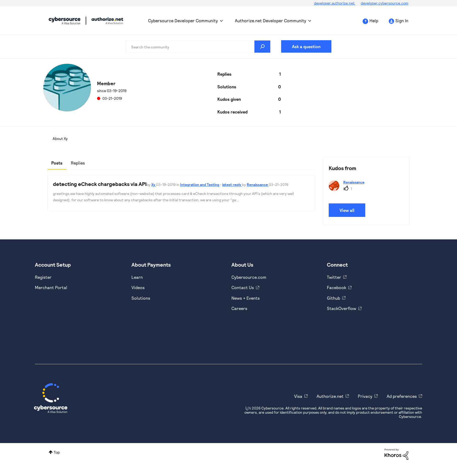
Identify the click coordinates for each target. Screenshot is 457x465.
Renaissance (258, 184)
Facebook (336, 287)
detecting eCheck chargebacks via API (100, 184)
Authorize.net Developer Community (270, 20)
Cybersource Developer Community (64, 20)
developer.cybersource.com (384, 3)
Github (333, 297)
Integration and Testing (200, 184)
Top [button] (57, 452)
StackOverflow (341, 308)
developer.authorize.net (334, 3)
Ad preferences (402, 396)
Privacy (365, 396)
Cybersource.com (248, 277)
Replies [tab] (78, 162)
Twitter (334, 277)
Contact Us (242, 287)
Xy (153, 184)
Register (43, 277)
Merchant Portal (51, 287)
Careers (239, 308)
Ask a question (306, 46)
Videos (138, 287)
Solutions (140, 297)
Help (373, 20)
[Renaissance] (348, 189)
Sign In (401, 20)
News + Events (245, 297)
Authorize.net (330, 396)
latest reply (232, 184)
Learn (137, 277)
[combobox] (198, 46)
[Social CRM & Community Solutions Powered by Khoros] (396, 454)
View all (347, 210)
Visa (298, 396)
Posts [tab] (56, 162)
